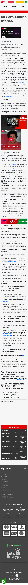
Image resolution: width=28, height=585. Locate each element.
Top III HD (3, 480)
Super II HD (4, 476)
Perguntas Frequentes (7, 494)
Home (2, 11)
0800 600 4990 (20, 2)
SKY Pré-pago (14, 7)
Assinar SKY (11, 2)
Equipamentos (4, 486)
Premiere (17, 84)
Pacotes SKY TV (5, 7)
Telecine (9, 84)
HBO (13, 84)
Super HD (17, 70)
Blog (2, 493)
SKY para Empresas (6, 490)
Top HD (3, 478)
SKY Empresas (23, 7)
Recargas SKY (4, 487)
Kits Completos (5, 484)
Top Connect (21, 82)
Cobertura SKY (8, 11)
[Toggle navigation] (25, 468)
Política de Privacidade (7, 498)
